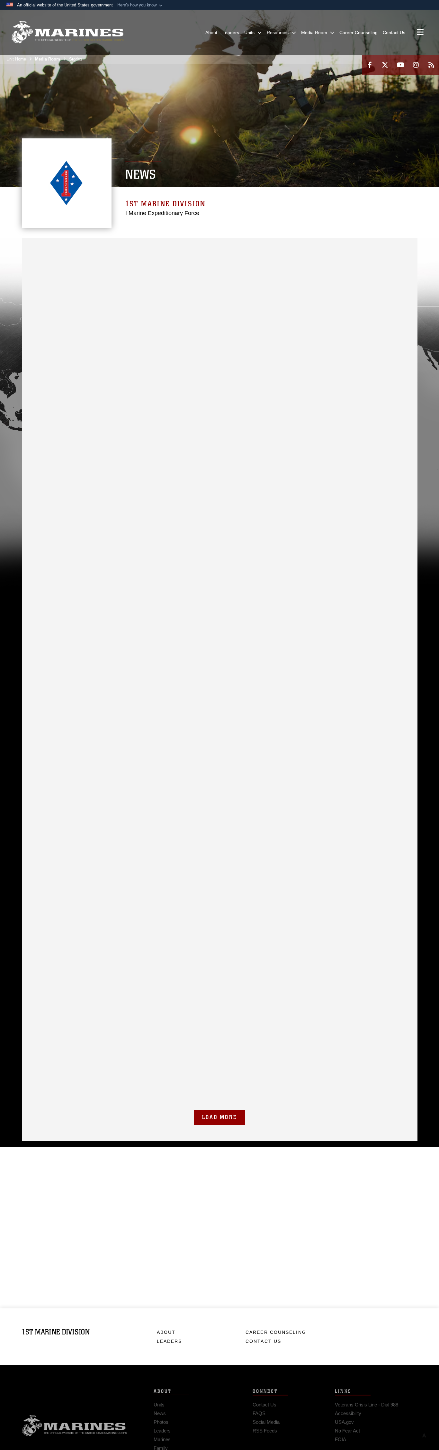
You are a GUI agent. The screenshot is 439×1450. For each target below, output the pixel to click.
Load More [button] (219, 1117)
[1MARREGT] (73, 246)
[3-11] (325, 246)
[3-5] (185, 246)
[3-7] (255, 246)
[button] (140, 5)
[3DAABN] (32, 255)
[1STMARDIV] (32, 246)
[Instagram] (416, 65)
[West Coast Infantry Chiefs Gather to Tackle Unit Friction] (220, 360)
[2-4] (199, 246)
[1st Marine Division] (67, 32)
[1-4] (129, 246)
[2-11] (311, 246)
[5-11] (339, 246)
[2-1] (101, 246)
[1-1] (88, 246)
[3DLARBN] (60, 255)
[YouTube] (400, 65)
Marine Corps (74, 1422)
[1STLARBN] (367, 246)
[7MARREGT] (213, 246)
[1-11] (297, 246)
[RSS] (431, 65)
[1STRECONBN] (381, 246)
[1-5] (157, 246)
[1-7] (227, 246)
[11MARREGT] (283, 246)
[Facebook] (369, 65)
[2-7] (241, 246)
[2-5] (171, 246)
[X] (385, 65)
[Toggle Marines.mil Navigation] (420, 32)
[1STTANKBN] (395, 246)
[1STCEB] (353, 246)
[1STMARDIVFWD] (45, 246)
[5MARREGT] (144, 246)
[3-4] (269, 246)
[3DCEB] (45, 255)
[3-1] (116, 246)
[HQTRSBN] (60, 246)
